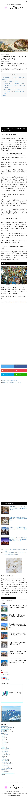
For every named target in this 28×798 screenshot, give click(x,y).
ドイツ (3, 740)
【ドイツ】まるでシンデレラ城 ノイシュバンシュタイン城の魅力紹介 (17, 625)
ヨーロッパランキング (5, 674)
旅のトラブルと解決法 (6, 768)
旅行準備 (3, 756)
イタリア (15, 380)
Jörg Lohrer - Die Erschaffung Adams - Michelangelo (17, 50)
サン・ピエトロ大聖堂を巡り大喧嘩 (13, 83)
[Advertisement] (14, 25)
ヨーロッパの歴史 (5, 729)
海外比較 (3, 730)
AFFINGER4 (18, 795)
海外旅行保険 (4, 749)
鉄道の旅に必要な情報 (6, 763)
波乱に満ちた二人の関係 (10, 81)
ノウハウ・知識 (5, 754)
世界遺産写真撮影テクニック (7, 773)
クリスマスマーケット (6, 731)
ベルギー (3, 739)
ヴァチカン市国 (10, 380)
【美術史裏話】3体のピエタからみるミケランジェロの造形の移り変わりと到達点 (18, 518)
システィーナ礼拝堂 (12, 382)
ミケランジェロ (5, 382)
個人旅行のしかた (5, 748)
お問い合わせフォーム (19, 782)
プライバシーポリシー (9, 782)
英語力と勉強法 (5, 760)
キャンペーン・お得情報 (6, 727)
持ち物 (3, 757)
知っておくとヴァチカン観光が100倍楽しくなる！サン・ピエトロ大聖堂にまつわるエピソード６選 (18, 539)
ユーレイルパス (5, 766)
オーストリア (4, 742)
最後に (4, 95)
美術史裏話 (4, 380)
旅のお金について (5, 759)
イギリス (3, 743)
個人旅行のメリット (6, 762)
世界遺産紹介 (4, 771)
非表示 (16, 74)
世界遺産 (3, 769)
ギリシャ (3, 747)
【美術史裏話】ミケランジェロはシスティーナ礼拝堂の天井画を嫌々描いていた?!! (18, 508)
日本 (2, 736)
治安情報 (3, 753)
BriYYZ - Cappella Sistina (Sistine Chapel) (13, 284)
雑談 (2, 774)
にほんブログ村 (5, 679)
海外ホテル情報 (5, 751)
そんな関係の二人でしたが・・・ (13, 89)
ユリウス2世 (19, 382)
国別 (2, 733)
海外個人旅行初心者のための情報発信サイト (14, 791)
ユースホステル (5, 765)
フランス (3, 737)
